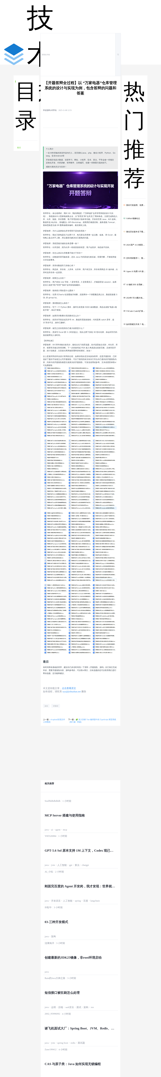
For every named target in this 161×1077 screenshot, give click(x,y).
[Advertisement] (27, 197)
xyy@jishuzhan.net (71, 691)
